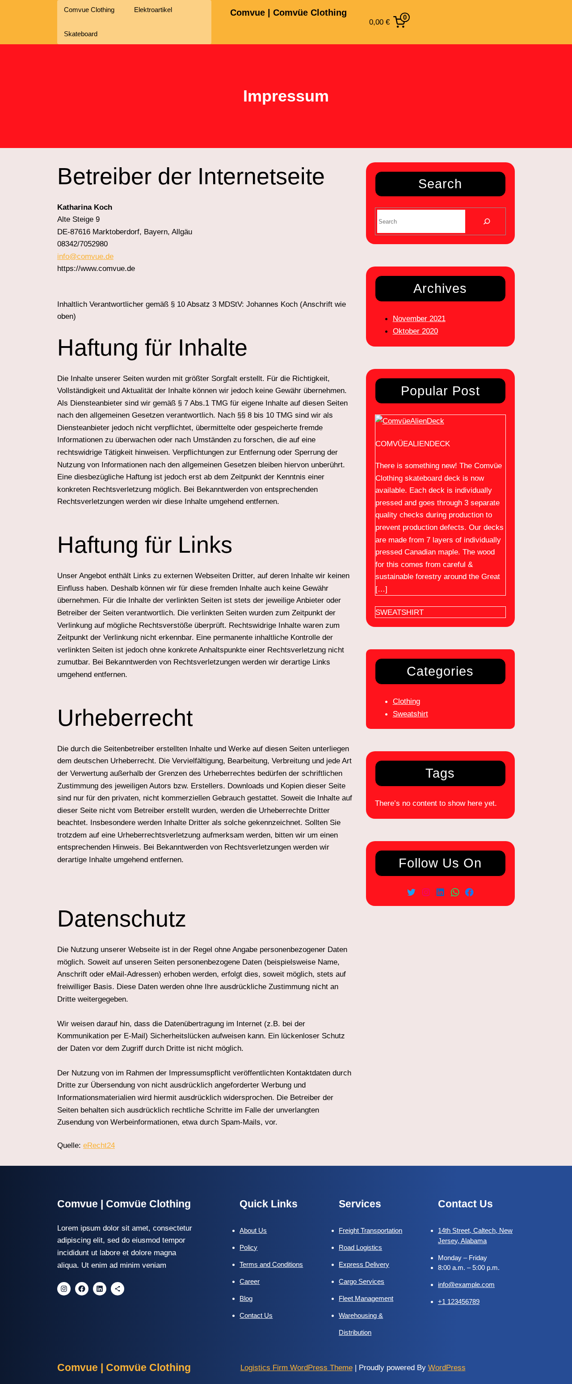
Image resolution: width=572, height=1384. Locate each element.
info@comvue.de (85, 256)
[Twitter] (411, 892)
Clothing (406, 701)
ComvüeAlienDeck (412, 443)
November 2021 (419, 318)
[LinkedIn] (440, 892)
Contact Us (256, 1315)
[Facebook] (469, 892)
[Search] (487, 221)
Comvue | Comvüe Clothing (288, 12)
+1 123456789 (458, 1301)
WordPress (447, 1367)
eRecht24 (99, 1145)
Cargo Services (361, 1281)
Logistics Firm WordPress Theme (296, 1367)
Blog (246, 1298)
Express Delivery (364, 1264)
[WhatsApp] (455, 892)
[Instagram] (426, 892)
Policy (248, 1247)
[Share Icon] (117, 1288)
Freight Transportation (370, 1230)
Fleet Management (366, 1298)
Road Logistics (360, 1247)
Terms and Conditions (271, 1264)
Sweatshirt (399, 612)
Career (250, 1281)
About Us (253, 1230)
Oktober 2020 (415, 330)
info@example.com (466, 1284)
